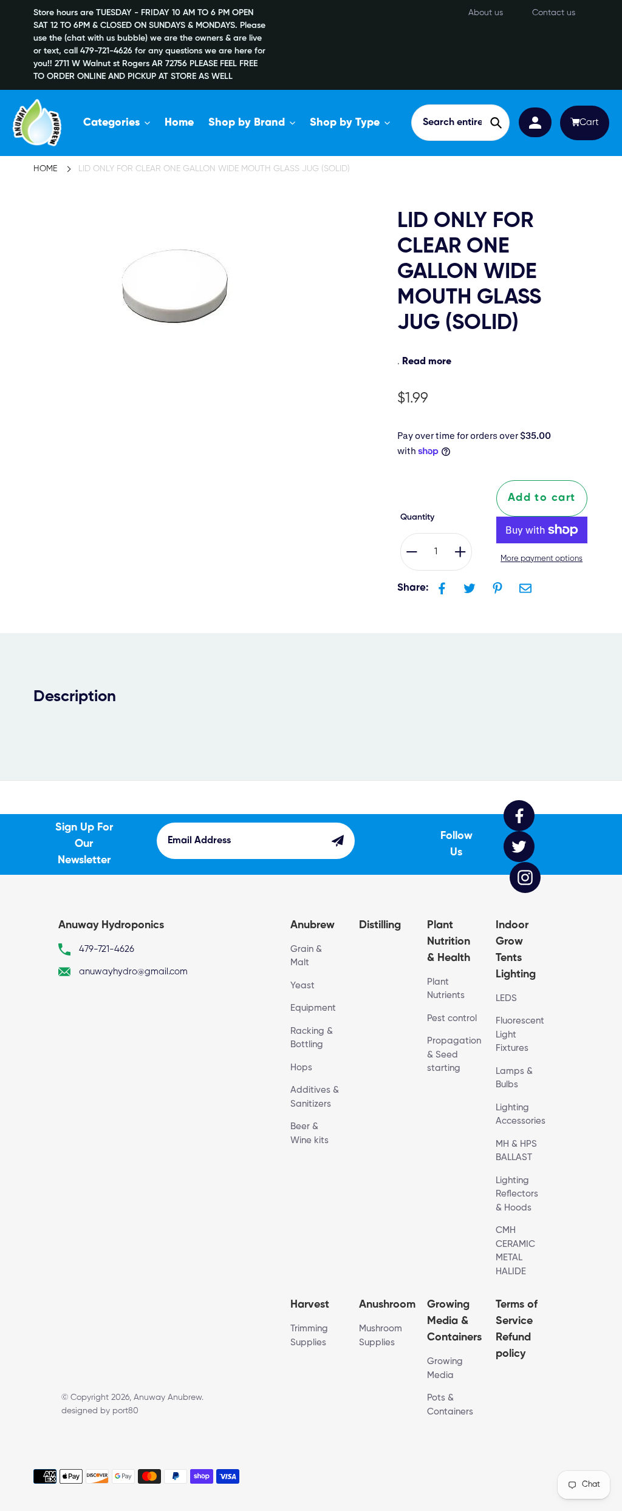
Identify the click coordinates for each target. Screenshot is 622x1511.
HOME (45, 169)
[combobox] (460, 122)
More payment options (542, 559)
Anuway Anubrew (168, 1397)
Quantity (417, 517)
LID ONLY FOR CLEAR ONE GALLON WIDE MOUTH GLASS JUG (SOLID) (214, 169)
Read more (426, 362)
